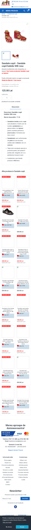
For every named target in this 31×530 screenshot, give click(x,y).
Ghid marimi (7, 479)
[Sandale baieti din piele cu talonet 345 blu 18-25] (8, 331)
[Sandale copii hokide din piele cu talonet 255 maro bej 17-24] (23, 300)
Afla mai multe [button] (7, 522)
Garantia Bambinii (23, 470)
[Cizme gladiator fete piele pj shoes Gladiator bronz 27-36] (8, 182)
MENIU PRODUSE (12, 11)
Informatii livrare (7, 475)
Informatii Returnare (7, 477)
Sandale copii (5, 15)
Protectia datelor (23, 475)
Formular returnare (23, 472)
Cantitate (5, 94)
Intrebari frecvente (8, 472)
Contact (8, 484)
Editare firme (23, 467)
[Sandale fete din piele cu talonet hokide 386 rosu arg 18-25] (23, 392)
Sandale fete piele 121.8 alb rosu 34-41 (23, 220)
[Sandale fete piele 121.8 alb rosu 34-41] (23, 212)
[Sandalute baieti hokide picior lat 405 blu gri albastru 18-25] (23, 272)
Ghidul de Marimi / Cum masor (11, 80)
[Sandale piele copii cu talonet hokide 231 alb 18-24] (8, 241)
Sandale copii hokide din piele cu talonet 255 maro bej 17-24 (23, 310)
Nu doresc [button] (9, 527)
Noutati (8, 467)
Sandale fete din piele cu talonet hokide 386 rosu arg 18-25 (23, 402)
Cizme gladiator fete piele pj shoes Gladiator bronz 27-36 (8, 192)
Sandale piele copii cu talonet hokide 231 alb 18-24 (8, 251)
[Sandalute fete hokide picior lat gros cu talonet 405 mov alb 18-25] (8, 300)
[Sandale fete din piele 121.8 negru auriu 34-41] (8, 212)
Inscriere (25, 498)
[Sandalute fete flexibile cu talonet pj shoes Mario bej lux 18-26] (23, 331)
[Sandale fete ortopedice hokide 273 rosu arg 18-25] (23, 362)
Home (3, 14)
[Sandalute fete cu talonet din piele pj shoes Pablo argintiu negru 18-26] (23, 241)
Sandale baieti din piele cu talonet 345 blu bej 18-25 (8, 372)
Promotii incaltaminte (8, 465)
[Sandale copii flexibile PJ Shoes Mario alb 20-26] (8, 272)
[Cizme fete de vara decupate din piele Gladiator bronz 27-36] (23, 182)
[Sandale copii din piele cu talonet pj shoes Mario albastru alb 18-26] (8, 392)
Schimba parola (23, 465)
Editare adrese (23, 462)
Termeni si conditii (8, 470)
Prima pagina (7, 460)
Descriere (15, 107)
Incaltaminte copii (12, 14)
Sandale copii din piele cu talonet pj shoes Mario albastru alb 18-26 (8, 402)
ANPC (7, 482)
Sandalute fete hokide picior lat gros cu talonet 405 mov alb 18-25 (8, 311)
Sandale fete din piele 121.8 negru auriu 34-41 (8, 221)
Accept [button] (22, 527)
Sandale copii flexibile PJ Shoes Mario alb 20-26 (8, 282)
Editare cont (23, 460)
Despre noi (8, 462)
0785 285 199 (16, 1)
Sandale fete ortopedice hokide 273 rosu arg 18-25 (23, 372)
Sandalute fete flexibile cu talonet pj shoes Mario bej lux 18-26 (23, 342)
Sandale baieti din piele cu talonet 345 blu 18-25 (8, 341)
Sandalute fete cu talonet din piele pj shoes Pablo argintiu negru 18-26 (23, 252)
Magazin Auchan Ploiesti (15, 450)
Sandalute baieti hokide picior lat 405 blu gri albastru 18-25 (23, 282)
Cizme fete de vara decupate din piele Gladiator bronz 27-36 (23, 192)
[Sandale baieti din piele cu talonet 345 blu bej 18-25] (8, 362)
